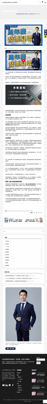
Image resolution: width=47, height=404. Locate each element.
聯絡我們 (18, 392)
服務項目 (19, 377)
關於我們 (18, 372)
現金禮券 (21, 210)
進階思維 (7, 257)
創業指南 (19, 385)
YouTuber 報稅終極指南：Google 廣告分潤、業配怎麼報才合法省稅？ (18, 278)
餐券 (28, 210)
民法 (11, 124)
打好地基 (7, 241)
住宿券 (31, 210)
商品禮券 (25, 210)
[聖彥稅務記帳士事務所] (9, 2)
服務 (18, 375)
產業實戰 (7, 252)
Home (5, 13)
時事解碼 (7, 260)
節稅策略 (7, 249)
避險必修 (7, 254)
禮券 (8, 210)
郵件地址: (38, 357)
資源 (18, 383)
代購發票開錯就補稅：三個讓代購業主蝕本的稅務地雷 (15, 281)
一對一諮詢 (20, 379)
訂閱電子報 (20, 390)
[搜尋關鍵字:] (23, 231)
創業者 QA (20, 387)
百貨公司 (17, 210)
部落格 (6, 262)
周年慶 (11, 210)
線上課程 (19, 381)
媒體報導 (7, 265)
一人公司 (7, 246)
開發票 (14, 210)
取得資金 (7, 244)
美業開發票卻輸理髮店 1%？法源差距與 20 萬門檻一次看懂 (16, 275)
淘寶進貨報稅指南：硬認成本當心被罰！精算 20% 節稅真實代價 (41, 394)
